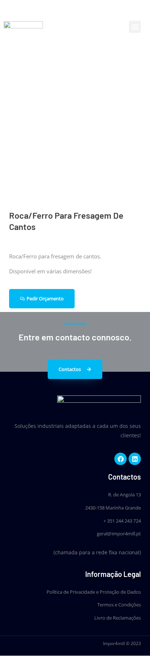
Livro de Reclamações (117, 617)
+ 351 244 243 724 (122, 521)
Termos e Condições (119, 604)
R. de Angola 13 (124, 494)
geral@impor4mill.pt (119, 533)
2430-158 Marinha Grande (113, 507)
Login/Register (96, 8)
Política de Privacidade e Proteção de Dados (94, 592)
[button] (135, 27)
